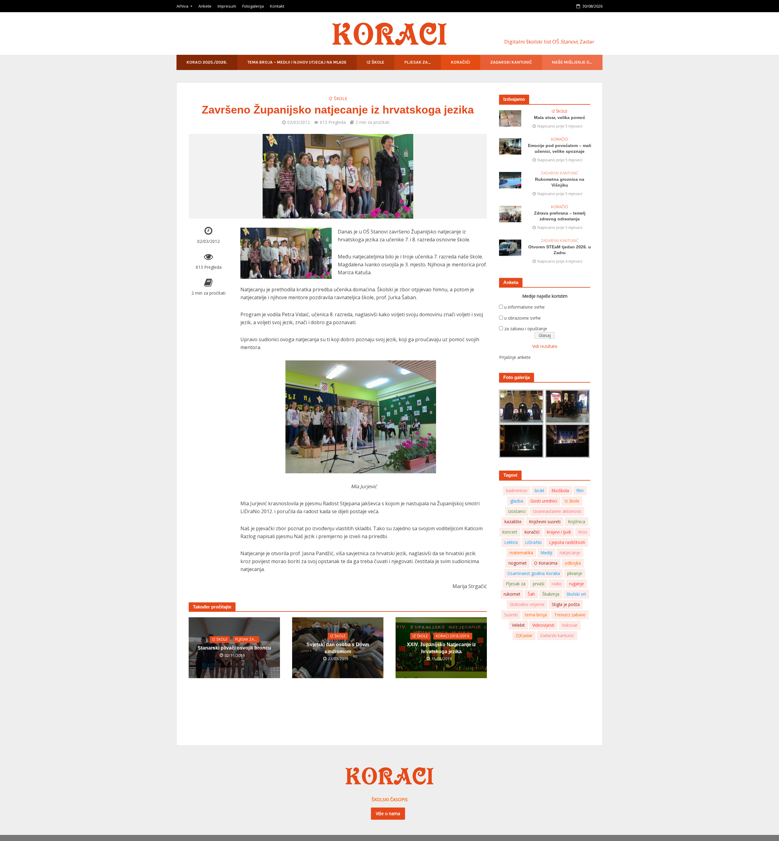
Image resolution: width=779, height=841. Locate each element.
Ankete (204, 6)
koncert (509, 532)
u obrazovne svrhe (522, 318)
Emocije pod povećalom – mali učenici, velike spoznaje (559, 148)
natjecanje (570, 552)
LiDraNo (533, 542)
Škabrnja (550, 594)
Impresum (227, 6)
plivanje (574, 573)
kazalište (513, 521)
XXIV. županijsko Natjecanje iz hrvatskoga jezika (441, 648)
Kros (582, 532)
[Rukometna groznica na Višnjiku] (510, 180)
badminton (516, 490)
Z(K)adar (524, 635)
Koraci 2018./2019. (453, 636)
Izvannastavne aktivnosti (557, 511)
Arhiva (182, 6)
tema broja (536, 615)
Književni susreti (545, 521)
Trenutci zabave (569, 615)
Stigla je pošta (566, 604)
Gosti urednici (543, 501)
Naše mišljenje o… (572, 62)
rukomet (512, 594)
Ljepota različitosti (567, 542)
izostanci (517, 511)
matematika (521, 552)
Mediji (546, 552)
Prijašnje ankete (515, 357)
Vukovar (570, 625)
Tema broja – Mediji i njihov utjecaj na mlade (297, 62)
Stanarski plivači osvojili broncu (234, 647)
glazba (516, 501)
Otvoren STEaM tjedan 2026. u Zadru (559, 249)
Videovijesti (543, 625)
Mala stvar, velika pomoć (559, 117)
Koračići (460, 62)
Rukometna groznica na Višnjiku (559, 182)
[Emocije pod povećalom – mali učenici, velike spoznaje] (510, 146)
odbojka (573, 563)
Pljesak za (516, 584)
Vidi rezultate (544, 346)
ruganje (576, 584)
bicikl (539, 490)
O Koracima (545, 563)
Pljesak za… (417, 62)
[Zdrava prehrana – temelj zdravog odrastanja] (510, 213)
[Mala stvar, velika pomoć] (510, 118)
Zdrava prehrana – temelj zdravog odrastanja (559, 216)
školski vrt (576, 594)
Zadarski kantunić (511, 62)
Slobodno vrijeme (527, 604)
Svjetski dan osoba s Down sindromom (337, 648)
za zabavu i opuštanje (525, 328)
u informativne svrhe (524, 307)
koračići (532, 532)
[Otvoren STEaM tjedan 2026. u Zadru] (510, 247)
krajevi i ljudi (559, 532)
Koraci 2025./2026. (207, 62)
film (580, 490)
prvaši (538, 584)
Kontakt (277, 6)
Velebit (518, 625)
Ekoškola (560, 490)
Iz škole (375, 62)
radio (557, 584)
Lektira (511, 542)
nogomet (517, 563)
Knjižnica (576, 521)
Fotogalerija (253, 6)
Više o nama (388, 813)
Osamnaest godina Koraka (533, 573)
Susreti (511, 615)
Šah (531, 594)
